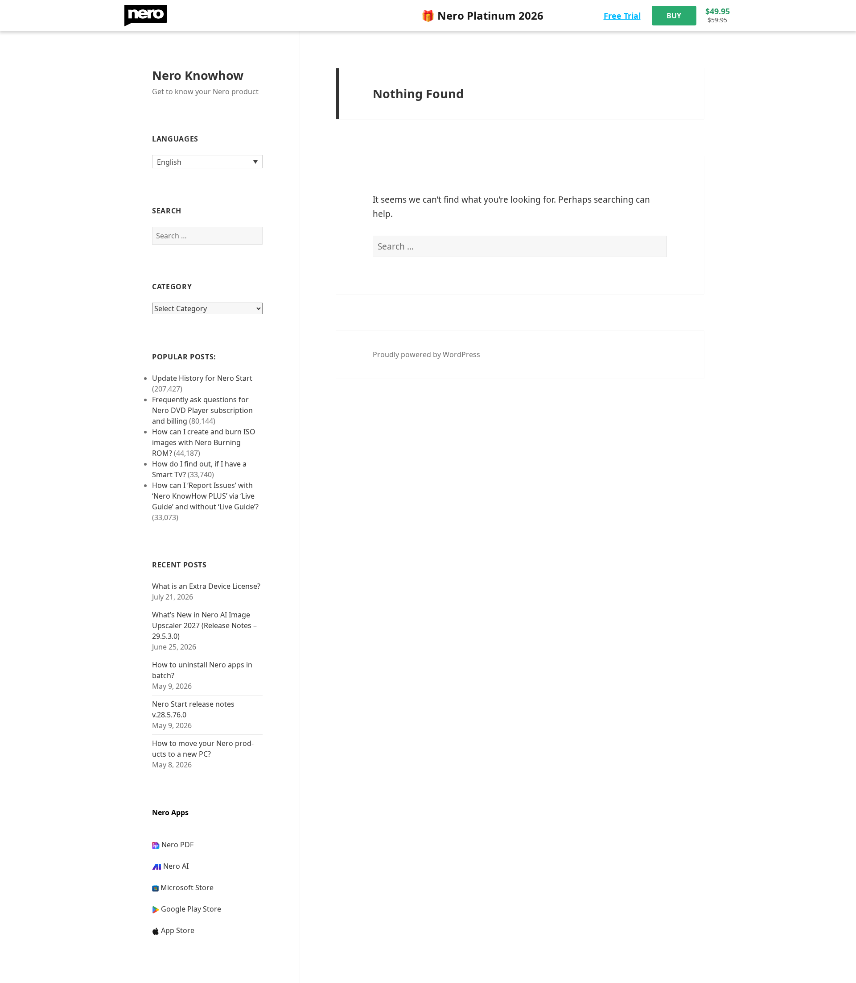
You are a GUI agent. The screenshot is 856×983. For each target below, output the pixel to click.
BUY (674, 16)
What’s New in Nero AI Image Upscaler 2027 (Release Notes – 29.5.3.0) (204, 625)
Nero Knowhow (197, 75)
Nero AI (176, 866)
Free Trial (622, 15)
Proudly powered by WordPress (426, 354)
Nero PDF (177, 845)
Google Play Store (191, 909)
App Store (177, 930)
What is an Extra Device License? (206, 586)
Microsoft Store (187, 887)
